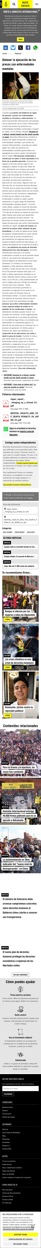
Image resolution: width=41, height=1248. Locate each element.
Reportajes (6, 1139)
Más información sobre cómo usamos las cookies (18, 1228)
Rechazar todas (20, 1244)
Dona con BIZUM (8, 1174)
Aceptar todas (20, 1235)
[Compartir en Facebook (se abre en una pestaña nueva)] (28, 47)
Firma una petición (9, 1161)
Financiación (6, 1114)
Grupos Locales (7, 1199)
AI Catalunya (6, 1203)
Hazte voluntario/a (8, 1171)
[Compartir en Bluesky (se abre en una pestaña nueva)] (13, 47)
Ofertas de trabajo (8, 1117)
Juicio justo (31, 532)
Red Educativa (7, 1190)
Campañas (6, 1142)
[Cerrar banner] (39, 10)
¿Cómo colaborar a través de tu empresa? (16, 1177)
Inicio (5, 53)
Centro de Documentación (11, 1193)
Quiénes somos (7, 1107)
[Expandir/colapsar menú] (37, 4)
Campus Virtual (7, 1196)
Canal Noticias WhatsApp (11, 1132)
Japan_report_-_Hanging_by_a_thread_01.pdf (24, 402)
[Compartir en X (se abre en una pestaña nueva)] (20, 47)
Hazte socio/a (25, 4)
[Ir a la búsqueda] (14, 4)
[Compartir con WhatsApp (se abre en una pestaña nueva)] (35, 47)
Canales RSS (6, 1149)
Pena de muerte (19, 532)
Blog (3, 1136)
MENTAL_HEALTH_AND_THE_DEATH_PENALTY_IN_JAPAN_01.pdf (24, 416)
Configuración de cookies (20, 1239)
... (11, 53)
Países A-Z (6, 1145)
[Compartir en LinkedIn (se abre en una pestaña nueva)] (5, 47)
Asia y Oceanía (7, 532)
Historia (5, 1110)
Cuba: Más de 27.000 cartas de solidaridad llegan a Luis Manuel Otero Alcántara (21, 566)
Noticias (18, 53)
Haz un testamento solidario (12, 1168)
